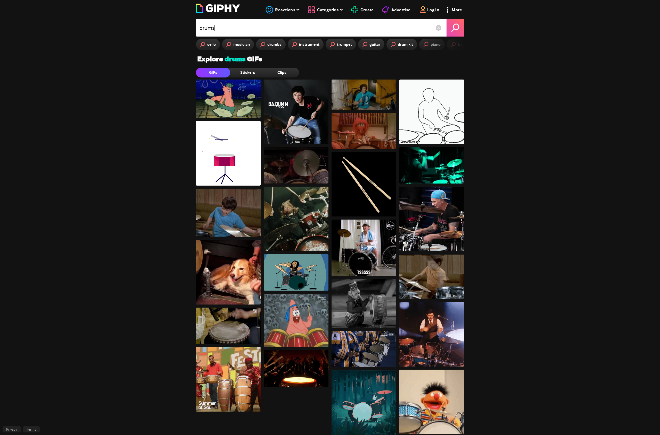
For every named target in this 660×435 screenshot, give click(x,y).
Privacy (11, 429)
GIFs (213, 72)
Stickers (247, 72)
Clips (281, 72)
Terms (31, 429)
